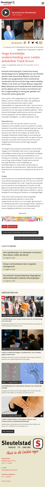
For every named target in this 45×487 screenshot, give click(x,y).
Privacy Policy (6, 481)
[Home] (8, 2)
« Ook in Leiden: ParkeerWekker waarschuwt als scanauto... (20, 232)
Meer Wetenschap (8, 431)
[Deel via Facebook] (29, 43)
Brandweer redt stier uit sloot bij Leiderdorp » (28, 238)
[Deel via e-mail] (40, 43)
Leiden (5, 226)
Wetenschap (12, 226)
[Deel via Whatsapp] (25, 43)
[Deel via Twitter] (33, 43)
